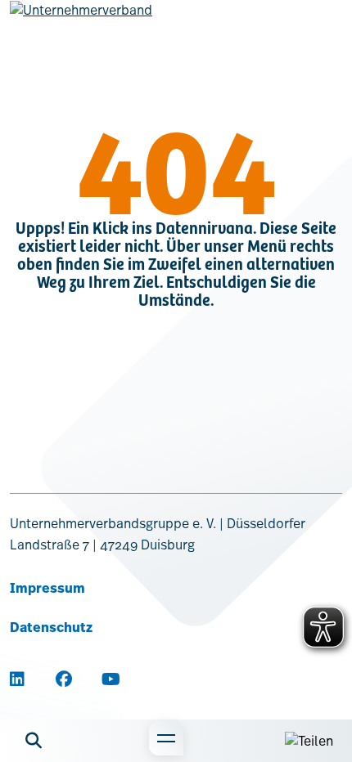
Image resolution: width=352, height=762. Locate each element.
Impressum (47, 588)
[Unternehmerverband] (81, 23)
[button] (33, 740)
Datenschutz (51, 627)
